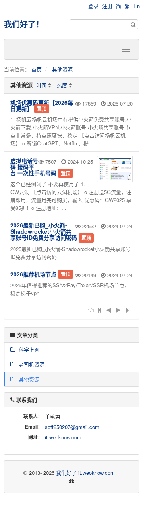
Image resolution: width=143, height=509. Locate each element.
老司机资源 (29, 364)
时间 (41, 85)
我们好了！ (24, 24)
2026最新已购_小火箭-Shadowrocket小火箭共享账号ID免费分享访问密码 (43, 231)
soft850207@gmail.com (72, 427)
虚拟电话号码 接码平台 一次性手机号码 (33, 167)
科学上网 (27, 349)
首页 (36, 69)
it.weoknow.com (63, 437)
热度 (62, 85)
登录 (93, 6)
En (136, 6)
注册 (107, 6)
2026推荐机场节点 (33, 274)
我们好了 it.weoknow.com (85, 472)
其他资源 (62, 69)
